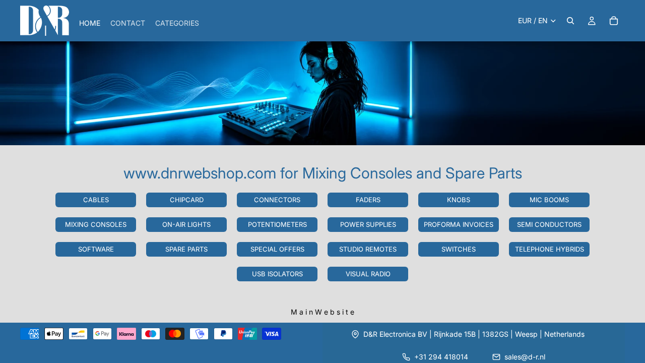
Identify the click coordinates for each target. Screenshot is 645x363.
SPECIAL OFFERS (277, 249)
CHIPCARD (187, 200)
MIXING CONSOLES (95, 224)
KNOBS (458, 200)
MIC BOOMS (549, 200)
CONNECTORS (277, 200)
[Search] (570, 21)
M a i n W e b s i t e (322, 312)
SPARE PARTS (186, 249)
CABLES (96, 200)
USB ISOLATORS (277, 274)
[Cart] (614, 21)
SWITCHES (458, 249)
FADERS (368, 200)
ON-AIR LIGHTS (186, 224)
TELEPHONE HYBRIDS (549, 249)
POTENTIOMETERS (277, 224)
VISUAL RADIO (368, 274)
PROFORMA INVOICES (458, 224)
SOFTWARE (96, 249)
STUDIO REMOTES (368, 249)
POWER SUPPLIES (368, 224)
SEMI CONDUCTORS (549, 224)
